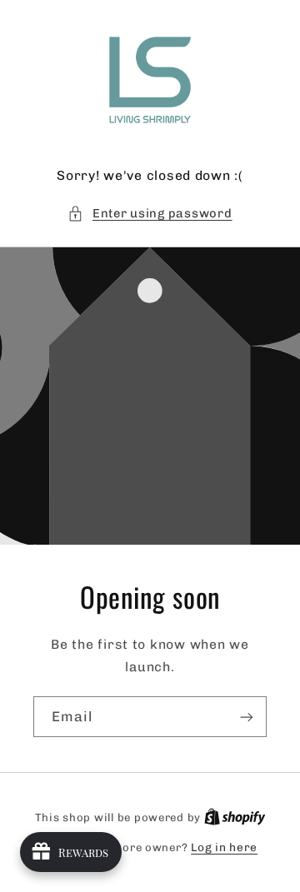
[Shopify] (235, 817)
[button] (150, 214)
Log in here (224, 847)
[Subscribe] (247, 716)
